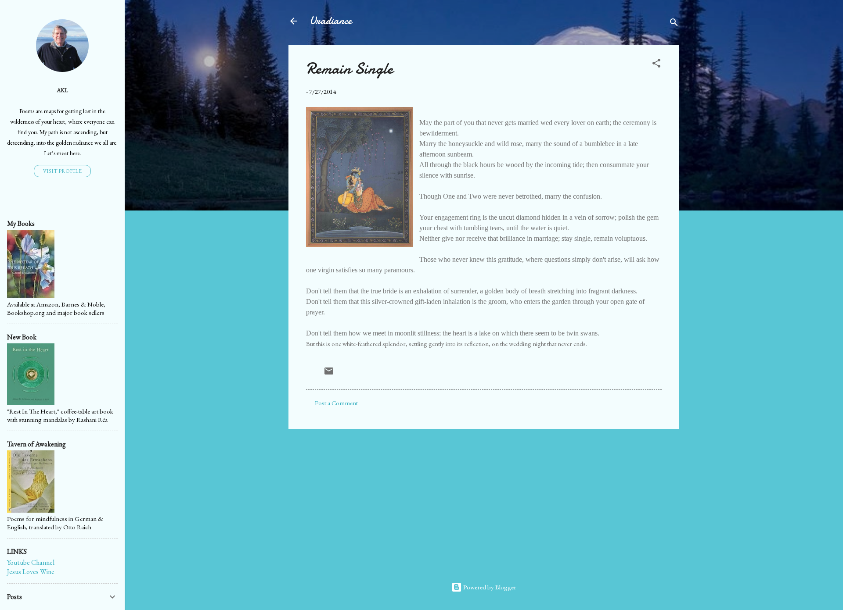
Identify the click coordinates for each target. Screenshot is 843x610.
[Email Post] (329, 374)
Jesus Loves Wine (30, 571)
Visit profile (62, 171)
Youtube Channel (30, 562)
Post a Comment (336, 403)
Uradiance (331, 21)
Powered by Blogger (489, 587)
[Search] (674, 24)
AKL (62, 90)
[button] (656, 64)
